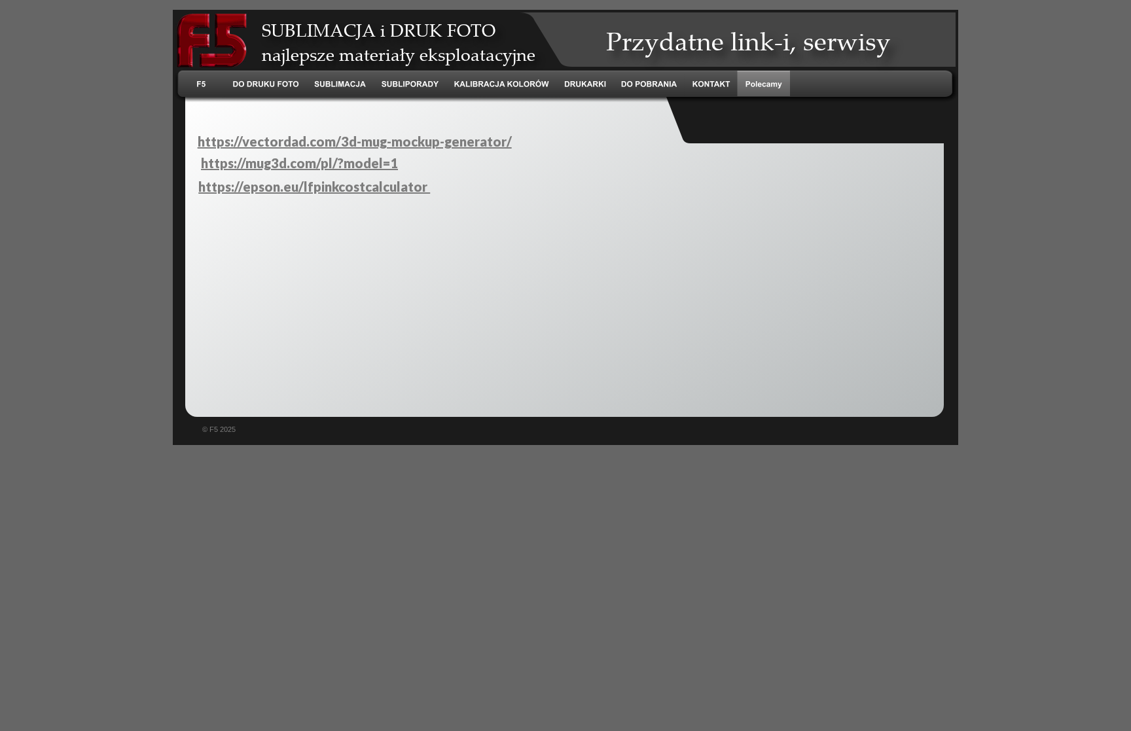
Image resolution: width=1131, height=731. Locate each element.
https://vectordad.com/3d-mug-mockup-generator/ (355, 141)
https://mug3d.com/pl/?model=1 (299, 163)
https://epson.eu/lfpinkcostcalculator (314, 186)
